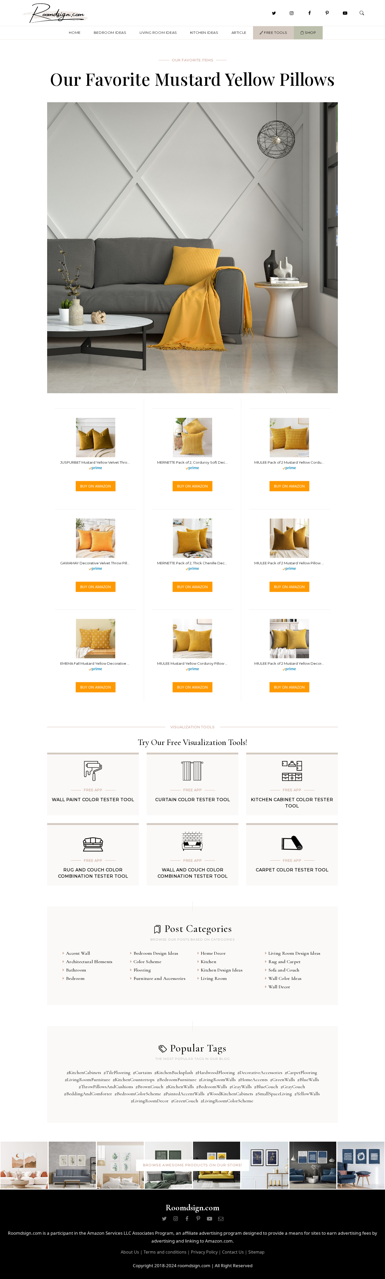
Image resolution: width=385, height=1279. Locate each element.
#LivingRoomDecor (150, 1101)
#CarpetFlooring (301, 1072)
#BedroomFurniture (176, 1079)
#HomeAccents (253, 1079)
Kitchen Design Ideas (222, 970)
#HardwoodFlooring (215, 1072)
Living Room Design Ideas (294, 953)
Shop (310, 32)
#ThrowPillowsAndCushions (106, 1086)
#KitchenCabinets (84, 1072)
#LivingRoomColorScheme (227, 1101)
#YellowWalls (307, 1094)
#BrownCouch (149, 1086)
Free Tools (275, 32)
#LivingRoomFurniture (87, 1079)
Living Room (214, 978)
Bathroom (76, 970)
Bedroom (75, 978)
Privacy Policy (204, 1252)
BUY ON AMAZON (95, 486)
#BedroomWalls (211, 1086)
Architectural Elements (89, 961)
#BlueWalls (308, 1079)
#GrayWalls (240, 1086)
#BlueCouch (266, 1086)
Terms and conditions (165, 1252)
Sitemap (256, 1252)
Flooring (142, 970)
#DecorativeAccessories (259, 1072)
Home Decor (213, 953)
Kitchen (208, 961)
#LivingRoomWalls (217, 1079)
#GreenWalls (282, 1079)
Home (74, 32)
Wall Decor (279, 987)
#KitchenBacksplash (173, 1072)
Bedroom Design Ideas (156, 953)
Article (239, 32)
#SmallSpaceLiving (273, 1094)
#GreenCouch (184, 1101)
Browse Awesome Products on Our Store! (192, 1165)
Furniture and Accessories (160, 978)
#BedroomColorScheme (137, 1094)
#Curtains (142, 1072)
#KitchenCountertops (134, 1079)
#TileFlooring (116, 1072)
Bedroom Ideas (110, 32)
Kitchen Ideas (204, 32)
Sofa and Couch (284, 970)
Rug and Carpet (284, 961)
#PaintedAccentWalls (184, 1094)
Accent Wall (78, 953)
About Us (130, 1252)
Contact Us (233, 1252)
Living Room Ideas (158, 32)
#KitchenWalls (180, 1086)
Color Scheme (148, 961)
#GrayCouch (292, 1086)
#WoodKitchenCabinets (230, 1094)
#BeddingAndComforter (88, 1094)
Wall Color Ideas (285, 978)
